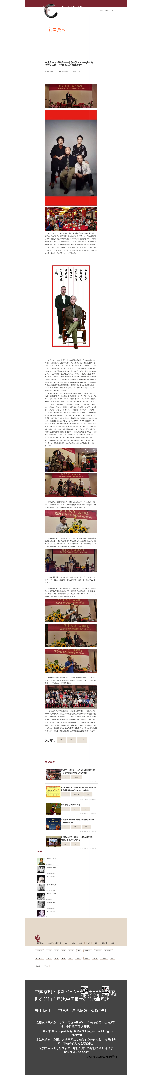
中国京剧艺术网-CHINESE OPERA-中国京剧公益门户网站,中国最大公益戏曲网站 (75, 993)
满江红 (78, 958)
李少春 (71, 951)
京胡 (56, 951)
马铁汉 (87, 958)
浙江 (112, 958)
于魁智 (46, 966)
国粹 (63, 951)
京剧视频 (100, 29)
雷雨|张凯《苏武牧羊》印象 (70, 805)
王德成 (95, 958)
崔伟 (63, 958)
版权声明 (98, 1010)
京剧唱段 (78, 29)
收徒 (96, 943)
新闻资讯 (56, 29)
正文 (112, 10)
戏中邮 (49, 958)
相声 (70, 958)
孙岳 (79, 951)
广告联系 (61, 1010)
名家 (89, 943)
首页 (39, 29)
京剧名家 (43, 50)
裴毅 (112, 943)
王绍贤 (38, 966)
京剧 (66, 943)
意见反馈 (79, 1010)
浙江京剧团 (39, 958)
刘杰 (73, 943)
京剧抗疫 (103, 958)
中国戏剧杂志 (40, 943)
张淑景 (49, 951)
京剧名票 (65, 50)
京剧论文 (98, 951)
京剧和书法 (108, 951)
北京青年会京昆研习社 (54, 943)
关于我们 (42, 1010)
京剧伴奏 (122, 29)
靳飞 (56, 958)
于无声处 (104, 943)
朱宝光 (81, 943)
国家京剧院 (39, 951)
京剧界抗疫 (88, 951)
